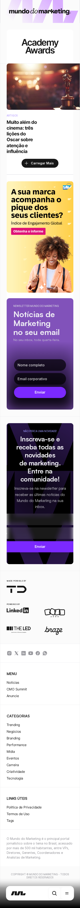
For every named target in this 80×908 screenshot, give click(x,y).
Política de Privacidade (24, 807)
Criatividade (16, 771)
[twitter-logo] (16, 653)
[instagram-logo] (9, 653)
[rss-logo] (37, 653)
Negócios (14, 731)
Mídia (11, 751)
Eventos (13, 758)
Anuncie (13, 696)
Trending (13, 725)
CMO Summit (17, 689)
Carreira (13, 765)
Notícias (13, 682)
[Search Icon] (54, 893)
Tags (10, 820)
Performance (17, 745)
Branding (13, 738)
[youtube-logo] (30, 653)
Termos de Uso (18, 814)
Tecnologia (15, 778)
